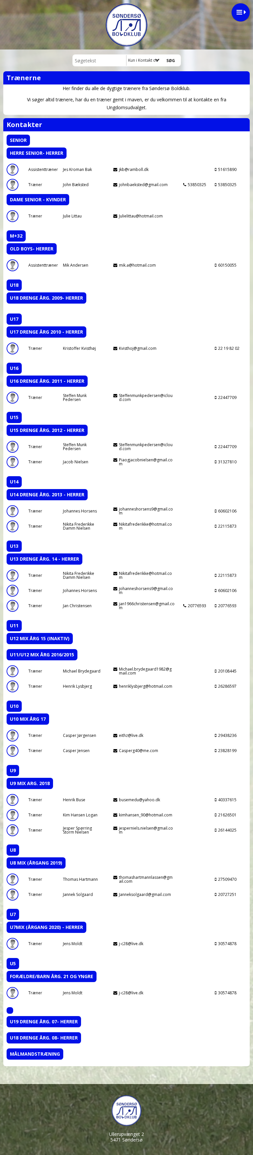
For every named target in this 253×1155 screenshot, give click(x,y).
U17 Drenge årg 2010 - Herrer (46, 332)
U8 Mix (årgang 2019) (36, 863)
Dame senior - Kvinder (38, 199)
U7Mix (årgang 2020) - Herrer (46, 927)
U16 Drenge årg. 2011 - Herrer (47, 381)
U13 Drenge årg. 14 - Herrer (44, 559)
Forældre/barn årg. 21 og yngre (51, 976)
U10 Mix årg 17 (28, 719)
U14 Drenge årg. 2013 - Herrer (47, 494)
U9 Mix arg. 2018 (30, 783)
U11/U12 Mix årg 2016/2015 (42, 654)
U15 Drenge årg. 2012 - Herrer (47, 430)
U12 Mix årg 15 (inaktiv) (40, 638)
